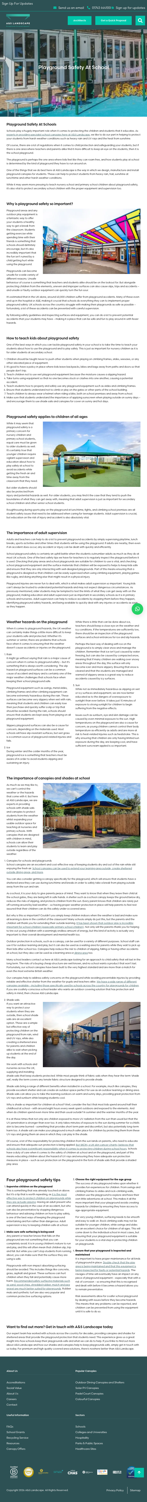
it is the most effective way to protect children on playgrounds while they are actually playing (39, 1198)
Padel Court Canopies (89, 1393)
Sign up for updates (130, 8)
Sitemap (135, 1490)
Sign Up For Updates (17, 3)
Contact (12, 1404)
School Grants (16, 1432)
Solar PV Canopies (87, 1388)
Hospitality (82, 1437)
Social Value (14, 1388)
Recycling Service (17, 1437)
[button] (137, 609)
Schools (80, 1426)
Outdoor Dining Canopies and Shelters (99, 1382)
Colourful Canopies (87, 1399)
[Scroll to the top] (139, 1472)
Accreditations (16, 1382)
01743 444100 (101, 8)
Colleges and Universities (91, 1432)
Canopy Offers (16, 1449)
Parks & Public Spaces (89, 1443)
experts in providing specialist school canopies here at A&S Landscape (48, 134)
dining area (81, 952)
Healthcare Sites (85, 1449)
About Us (12, 1393)
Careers (11, 1399)
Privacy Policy (115, 1490)
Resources (13, 1443)
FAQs (10, 1426)
